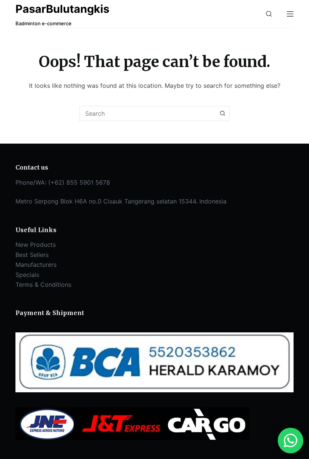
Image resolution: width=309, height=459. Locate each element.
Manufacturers (36, 264)
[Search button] (222, 113)
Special (25, 274)
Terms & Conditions (43, 284)
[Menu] (290, 14)
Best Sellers (32, 255)
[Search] (269, 14)
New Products (35, 244)
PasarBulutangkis (62, 8)
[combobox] (147, 113)
